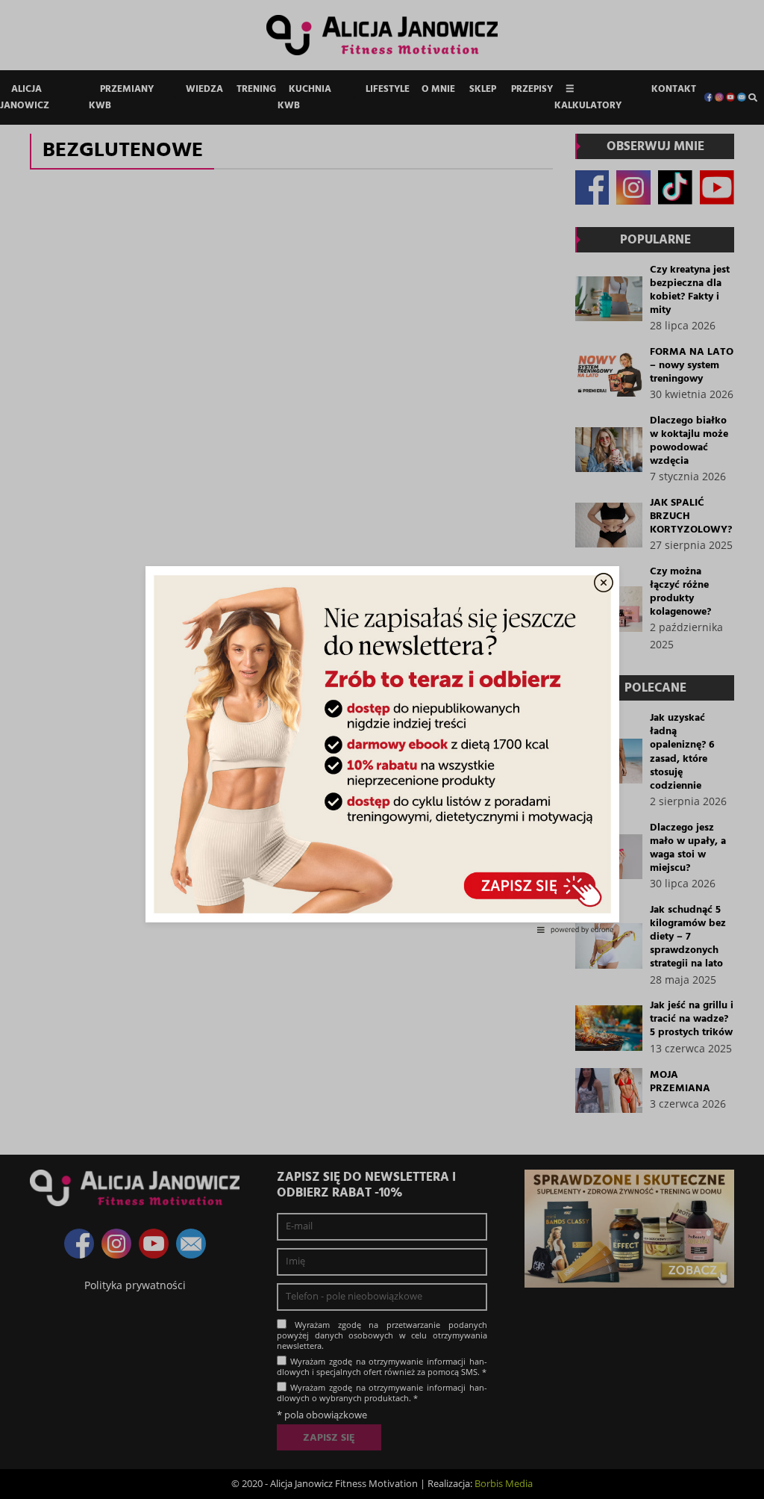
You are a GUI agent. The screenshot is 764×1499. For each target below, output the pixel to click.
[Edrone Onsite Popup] (382, 749)
